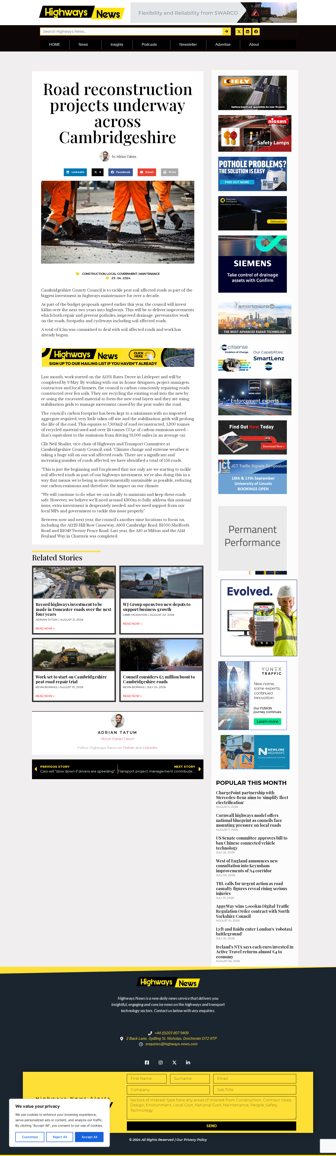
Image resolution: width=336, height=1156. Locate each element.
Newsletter (188, 44)
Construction (93, 273)
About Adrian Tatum (118, 739)
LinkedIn (150, 747)
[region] (59, 1123)
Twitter (128, 747)
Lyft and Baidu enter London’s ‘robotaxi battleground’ (254, 931)
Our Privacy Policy (191, 1140)
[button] (75, 172)
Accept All (89, 1137)
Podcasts (149, 44)
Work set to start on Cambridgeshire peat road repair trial (71, 679)
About (254, 44)
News (83, 44)
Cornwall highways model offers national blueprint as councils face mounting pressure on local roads (249, 820)
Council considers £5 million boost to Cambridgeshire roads (159, 679)
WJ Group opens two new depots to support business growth (156, 607)
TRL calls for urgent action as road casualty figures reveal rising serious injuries (251, 888)
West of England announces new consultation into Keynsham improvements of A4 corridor (247, 865)
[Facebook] (256, 31)
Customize (30, 1137)
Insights (117, 44)
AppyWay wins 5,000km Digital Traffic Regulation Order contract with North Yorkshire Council (252, 911)
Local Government (122, 273)
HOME (54, 44)
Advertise (223, 44)
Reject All (60, 1137)
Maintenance (149, 273)
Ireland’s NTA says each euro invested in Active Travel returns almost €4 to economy (254, 951)
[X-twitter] (239, 31)
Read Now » (45, 628)
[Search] (226, 31)
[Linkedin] (247, 31)
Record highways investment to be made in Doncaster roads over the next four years (73, 609)
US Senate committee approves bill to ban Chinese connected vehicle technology (251, 843)
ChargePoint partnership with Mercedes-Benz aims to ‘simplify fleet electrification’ (252, 797)
